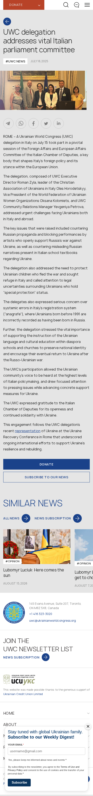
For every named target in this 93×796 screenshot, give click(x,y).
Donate (46, 464)
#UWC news (15, 61)
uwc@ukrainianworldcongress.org (52, 621)
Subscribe (19, 782)
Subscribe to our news (47, 477)
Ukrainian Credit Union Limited (23, 694)
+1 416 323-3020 (40, 614)
